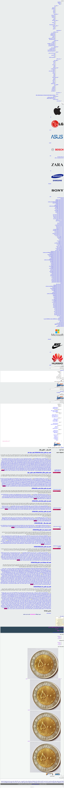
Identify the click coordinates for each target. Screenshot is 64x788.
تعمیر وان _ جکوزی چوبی (26, 604)
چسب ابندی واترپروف (55, 415)
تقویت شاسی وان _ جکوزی (18, 582)
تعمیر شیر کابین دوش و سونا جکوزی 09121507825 (19, 540)
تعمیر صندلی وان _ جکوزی (18, 575)
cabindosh (21, 568)
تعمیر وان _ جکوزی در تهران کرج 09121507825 (34, 598)
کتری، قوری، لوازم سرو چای (51, 50)
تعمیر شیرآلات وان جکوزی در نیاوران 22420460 (19, 486)
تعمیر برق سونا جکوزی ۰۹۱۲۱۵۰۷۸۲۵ (35, 465)
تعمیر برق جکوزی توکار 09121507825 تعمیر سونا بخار (39, 452)
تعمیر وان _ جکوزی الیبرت (4, 578)
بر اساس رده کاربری (55, 25)
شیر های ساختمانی (58, 412)
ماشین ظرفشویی (52, 35)
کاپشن (54, 75)
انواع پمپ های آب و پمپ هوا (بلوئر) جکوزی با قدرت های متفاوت (33, 459)
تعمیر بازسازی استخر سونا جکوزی (46, 463)
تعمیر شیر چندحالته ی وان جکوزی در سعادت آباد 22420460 (32, 485)
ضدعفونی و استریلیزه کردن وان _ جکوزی (43, 560)
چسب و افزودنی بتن (55, 416)
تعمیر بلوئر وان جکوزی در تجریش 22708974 (11, 480)
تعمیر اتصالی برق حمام (5, 535)
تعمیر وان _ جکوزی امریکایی (43, 555)
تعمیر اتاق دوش (38, 479)
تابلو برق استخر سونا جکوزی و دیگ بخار (18, 460)
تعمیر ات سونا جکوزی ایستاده (6, 517)
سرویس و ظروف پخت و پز (51, 49)
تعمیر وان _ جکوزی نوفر (32, 558)
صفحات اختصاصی (55, 96)
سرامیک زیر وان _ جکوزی (20, 583)
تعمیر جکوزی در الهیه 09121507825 (46, 469)
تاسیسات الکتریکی (55, 407)
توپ (54, 85)
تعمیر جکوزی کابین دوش (16, 525)
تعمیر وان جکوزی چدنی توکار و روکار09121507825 (11, 497)
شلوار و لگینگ (53, 83)
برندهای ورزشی (56, 60)
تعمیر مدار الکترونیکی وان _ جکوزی (29, 542)
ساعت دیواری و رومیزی (51, 53)
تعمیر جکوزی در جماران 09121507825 (14, 469)
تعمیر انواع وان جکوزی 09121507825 (6, 462)
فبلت (54, 18)
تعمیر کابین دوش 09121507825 (22, 571)
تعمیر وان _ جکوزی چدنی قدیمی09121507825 (28, 597)
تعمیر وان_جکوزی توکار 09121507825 (43, 494)
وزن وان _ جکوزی (36, 584)
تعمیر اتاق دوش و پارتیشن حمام (12, 535)
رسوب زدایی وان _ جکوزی (10, 559)
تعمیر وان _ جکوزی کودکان (47, 558)
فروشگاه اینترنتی (36, 458)
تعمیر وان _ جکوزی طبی (21, 581)
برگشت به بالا (62, 616)
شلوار (54, 74)
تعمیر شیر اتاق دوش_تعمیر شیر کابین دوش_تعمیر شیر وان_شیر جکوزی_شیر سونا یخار (35, 495)
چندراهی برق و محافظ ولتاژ (51, 43)
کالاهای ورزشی (56, 84)
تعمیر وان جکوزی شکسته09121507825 (42, 546)
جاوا (54, 23)
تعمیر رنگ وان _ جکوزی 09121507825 (25, 539)
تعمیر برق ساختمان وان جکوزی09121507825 (41, 480)
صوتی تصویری (56, 40)
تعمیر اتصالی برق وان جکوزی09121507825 (40, 462)
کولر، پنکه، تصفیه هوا (52, 39)
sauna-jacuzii (46, 506)
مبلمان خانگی (53, 55)
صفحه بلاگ (59, 636)
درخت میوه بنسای (55, 428)
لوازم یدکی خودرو (55, 423)
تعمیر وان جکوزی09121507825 (7, 543)
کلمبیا (54, 66)
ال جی (54, 13)
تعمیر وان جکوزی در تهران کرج (9, 558)
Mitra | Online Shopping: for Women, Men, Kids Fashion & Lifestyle (45, 95)
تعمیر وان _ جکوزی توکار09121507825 (28, 506)
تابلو (54, 54)
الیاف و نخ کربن (55, 437)
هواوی (54, 12)
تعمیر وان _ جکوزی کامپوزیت (30, 578)
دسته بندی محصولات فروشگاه (51, 98)
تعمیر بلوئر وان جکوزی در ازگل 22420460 (7, 465)
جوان (54, 27)
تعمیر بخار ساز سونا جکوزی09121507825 (16, 463)
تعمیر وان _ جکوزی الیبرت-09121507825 (45, 595)
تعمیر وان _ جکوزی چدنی (38, 543)
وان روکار (38, 520)
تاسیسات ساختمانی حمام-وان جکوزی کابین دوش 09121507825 (35, 535)
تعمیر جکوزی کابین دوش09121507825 (7, 525)
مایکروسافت (53, 8)
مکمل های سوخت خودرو (54, 424)
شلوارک (54, 79)
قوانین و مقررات (58, 376)
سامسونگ (53, 7)
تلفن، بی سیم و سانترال (52, 38)
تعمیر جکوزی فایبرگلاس (28, 541)
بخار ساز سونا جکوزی (36, 460)
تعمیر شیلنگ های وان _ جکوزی (26, 575)
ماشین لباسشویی (52, 34)
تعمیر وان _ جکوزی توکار (34, 470)
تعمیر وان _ (29, 554)
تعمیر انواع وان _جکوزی (14, 462)
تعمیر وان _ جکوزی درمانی (35, 580)
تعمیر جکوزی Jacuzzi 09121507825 (42, 468)
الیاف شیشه (56, 439)
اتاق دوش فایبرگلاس (11, 478)
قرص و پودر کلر (56, 434)
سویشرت (54, 73)
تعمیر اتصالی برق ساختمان (47, 536)
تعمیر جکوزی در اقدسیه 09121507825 (6, 468)
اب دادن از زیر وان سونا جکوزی (11, 458)
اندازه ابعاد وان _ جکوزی (45, 459)
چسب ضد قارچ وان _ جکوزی (18, 559)
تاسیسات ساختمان (55, 408)
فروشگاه (59, 372)
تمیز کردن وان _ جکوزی (26, 559)
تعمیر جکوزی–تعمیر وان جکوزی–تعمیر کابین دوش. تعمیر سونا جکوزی (11, 482)
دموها (57, 94)
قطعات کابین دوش (55, 411)
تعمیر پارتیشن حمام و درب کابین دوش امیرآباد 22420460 (35, 481)
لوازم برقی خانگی (55, 31)
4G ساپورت (53, 17)
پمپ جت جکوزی (31, 460)
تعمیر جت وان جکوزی (12, 467)
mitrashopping (32, 614)
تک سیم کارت (53, 15)
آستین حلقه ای (53, 68)
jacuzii (24, 568)
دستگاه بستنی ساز (55, 421)
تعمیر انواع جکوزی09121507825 (22, 462)
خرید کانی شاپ (59, 100)
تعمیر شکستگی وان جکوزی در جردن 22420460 (9, 483)
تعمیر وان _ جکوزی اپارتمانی (18, 554)
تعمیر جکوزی (7, 467)
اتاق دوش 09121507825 (18, 478)
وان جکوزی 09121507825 (35, 599)
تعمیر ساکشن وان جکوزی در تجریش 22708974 (35, 483)
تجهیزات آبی (53, 88)
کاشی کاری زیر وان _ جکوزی (33, 560)
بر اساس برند (56, 5)
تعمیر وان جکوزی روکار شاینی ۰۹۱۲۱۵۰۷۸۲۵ (41, 511)
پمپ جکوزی (26, 460)
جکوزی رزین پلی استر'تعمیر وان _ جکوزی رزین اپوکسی (12, 470)
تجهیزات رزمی (53, 91)
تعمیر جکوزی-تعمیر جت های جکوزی (43, 539)
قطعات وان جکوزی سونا (54, 410)
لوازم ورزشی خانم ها (55, 77)
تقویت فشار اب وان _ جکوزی (43, 559)
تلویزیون (54, 41)
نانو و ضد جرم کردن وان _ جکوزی (24, 560)
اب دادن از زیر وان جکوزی (19, 458)
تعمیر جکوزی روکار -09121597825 (42, 470)
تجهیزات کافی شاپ (55, 420)
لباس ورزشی (53, 89)
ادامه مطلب (2, 470)
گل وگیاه (59, 429)
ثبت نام (61, 391)
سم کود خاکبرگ (56, 432)
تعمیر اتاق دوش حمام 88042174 (31, 479)
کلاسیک (54, 19)
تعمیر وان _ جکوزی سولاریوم (13, 556)
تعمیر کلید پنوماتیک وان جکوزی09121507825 (41, 562)
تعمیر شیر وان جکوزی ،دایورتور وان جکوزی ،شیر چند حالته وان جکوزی (17, 496)
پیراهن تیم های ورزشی (52, 70)
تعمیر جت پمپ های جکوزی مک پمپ (29, 467)
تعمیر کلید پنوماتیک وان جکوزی (22, 508)
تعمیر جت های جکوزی (35, 538)
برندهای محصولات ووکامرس (51, 97)
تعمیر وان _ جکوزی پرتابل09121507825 (24, 572)
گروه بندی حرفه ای (55, 99)
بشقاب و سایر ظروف (52, 48)
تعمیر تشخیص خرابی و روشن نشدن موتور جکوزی (41, 467)
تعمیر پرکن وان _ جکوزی (24, 466)
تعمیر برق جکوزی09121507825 (6, 463)
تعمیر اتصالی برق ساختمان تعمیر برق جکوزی (33, 461)
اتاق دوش (23, 478)
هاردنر (57, 440)
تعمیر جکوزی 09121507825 (19, 538)
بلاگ (60, 373)
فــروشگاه (59, 405)
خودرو (60, 422)
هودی (54, 76)
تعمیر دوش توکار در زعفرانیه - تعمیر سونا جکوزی (27, 526)
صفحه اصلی (59, 371)
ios (54, 21)
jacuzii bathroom (28, 568)
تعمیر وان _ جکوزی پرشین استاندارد (26, 555)
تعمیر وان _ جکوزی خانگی (19, 506)
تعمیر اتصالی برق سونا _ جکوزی (9, 461)
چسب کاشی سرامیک (55, 414)
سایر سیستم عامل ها (52, 24)
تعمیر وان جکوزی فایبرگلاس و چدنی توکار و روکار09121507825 (31, 509)
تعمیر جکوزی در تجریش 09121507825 (36, 469)
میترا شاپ (57, 781)
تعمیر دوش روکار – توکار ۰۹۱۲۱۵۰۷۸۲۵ (42, 523)
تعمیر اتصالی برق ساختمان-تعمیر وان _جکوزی (20, 461)
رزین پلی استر (56, 435)
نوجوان (54, 26)
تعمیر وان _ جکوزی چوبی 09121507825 (15, 597)
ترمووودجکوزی (11, 460)
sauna (43, 568)
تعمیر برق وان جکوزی (17, 465)
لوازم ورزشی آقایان (55, 67)
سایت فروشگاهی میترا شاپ (35, 784)
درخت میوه (59, 425)
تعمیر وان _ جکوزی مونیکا (39, 558)
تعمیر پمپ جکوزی (18, 466)
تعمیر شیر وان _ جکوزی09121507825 (33, 496)
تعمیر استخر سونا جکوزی (30, 462)
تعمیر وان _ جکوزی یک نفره (15, 543)
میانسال (54, 28)
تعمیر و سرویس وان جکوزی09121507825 (42, 530)
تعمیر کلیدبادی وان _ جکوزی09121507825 (21, 577)
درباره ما (59, 374)
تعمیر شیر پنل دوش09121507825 (15, 526)
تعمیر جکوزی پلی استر (28, 468)
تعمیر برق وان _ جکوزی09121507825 (25, 465)
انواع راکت (53, 87)
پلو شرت (54, 69)
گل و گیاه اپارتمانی (55, 431)
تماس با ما (59, 375)
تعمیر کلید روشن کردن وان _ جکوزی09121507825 (34, 577)
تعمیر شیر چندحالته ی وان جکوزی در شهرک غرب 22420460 (15, 485)
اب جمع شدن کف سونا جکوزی (27, 458)
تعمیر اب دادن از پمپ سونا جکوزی (44, 461)
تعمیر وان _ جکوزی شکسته (23, 543)
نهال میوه (56, 426)
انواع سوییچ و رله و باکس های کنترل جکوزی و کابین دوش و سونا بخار (13, 459)
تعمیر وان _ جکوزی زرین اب (30, 556)
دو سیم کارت (53, 16)
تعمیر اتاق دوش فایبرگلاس (22, 479)
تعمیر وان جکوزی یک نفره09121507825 (42, 587)
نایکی (54, 62)
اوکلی (54, 65)
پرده (54, 56)
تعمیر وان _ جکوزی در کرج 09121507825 (22, 598)
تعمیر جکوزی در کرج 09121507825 (11, 538)
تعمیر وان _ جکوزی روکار (27, 470)
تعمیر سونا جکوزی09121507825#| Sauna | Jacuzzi (13, 539)
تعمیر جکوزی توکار (22, 468)
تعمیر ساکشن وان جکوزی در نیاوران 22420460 (22, 483)
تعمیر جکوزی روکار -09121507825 (34, 482)
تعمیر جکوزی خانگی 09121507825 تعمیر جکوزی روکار (39, 472)
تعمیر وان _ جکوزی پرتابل (31, 579)
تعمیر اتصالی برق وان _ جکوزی (30, 536)
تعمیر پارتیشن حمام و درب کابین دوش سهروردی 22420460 (20, 481)
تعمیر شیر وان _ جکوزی (41, 496)
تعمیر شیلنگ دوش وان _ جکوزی (43, 458)
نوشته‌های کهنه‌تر (49, 613)
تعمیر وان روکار (10, 509)
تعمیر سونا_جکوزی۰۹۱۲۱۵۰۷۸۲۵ (40, 540)
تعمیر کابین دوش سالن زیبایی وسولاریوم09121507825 (11, 571)
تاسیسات (59, 406)
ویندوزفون (53, 22)
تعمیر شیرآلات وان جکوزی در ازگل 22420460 (32, 486)
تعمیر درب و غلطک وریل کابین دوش (39, 526)
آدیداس (54, 61)
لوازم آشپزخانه (56, 46)
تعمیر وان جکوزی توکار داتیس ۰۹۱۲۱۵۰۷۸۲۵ (41, 488)
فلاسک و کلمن (53, 47)
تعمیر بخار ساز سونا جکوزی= (26, 463)
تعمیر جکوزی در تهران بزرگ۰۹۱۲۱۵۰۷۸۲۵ (25, 469)
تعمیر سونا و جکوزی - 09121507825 (39, 506)
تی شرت (54, 72)
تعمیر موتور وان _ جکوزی (20, 542)
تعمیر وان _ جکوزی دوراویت (45, 556)
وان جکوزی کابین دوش (57, 409)
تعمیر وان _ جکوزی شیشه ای (29, 581)
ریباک (54, 63)
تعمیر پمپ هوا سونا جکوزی (12, 466)
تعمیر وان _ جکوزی (25, 554)
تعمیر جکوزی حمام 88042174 (15, 468)
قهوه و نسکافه (56, 418)
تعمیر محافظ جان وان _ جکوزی (38, 542)
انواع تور (54, 86)
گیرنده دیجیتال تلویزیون (51, 45)
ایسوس (54, 10)
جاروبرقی (53, 36)
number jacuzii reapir (39, 568)
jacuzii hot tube (33, 568)
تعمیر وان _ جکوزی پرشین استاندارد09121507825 (12, 572)
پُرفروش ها (58, 392)
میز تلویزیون (53, 42)
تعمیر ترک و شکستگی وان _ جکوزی (43, 538)
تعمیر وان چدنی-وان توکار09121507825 (17, 509)
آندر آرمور (53, 64)
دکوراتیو (57, 52)
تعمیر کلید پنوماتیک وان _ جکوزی (12, 553)
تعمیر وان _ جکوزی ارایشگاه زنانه (43, 478)
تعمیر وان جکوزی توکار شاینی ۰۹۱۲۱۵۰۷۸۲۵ (41, 501)
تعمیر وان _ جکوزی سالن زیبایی (21, 556)
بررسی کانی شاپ (58, 92)
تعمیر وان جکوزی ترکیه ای (17, 558)
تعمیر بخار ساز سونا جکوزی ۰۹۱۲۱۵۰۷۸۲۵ (36, 463)
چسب (60, 413)
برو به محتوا (62, 370)
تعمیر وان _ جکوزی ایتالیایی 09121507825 (35, 572)
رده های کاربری (56, 14)
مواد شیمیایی (59, 433)
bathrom (18, 568)
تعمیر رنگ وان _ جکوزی (21, 541)
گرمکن (54, 78)
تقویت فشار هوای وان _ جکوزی (34, 559)
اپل (54, 6)
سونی (54, 9)
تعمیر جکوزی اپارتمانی (34, 468)
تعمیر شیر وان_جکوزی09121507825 (44, 497)
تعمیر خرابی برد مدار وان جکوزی (46, 483)
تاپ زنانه (54, 80)
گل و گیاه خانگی (55, 430)
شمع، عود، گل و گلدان (52, 57)
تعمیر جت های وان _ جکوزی (19, 467)
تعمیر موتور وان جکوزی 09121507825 (27, 594)
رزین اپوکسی (56, 436)
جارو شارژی (53, 37)
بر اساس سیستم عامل (55, 20)
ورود (63, 391)
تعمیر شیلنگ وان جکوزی (36, 497)
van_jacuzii (46, 552)
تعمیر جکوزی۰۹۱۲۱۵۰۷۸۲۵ (34, 539)
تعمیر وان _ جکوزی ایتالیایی (35, 555)
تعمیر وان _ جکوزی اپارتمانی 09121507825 (16, 594)
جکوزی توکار (21, 470)
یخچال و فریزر (53, 33)
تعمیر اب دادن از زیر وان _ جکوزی (15, 517)
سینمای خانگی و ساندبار (51, 44)
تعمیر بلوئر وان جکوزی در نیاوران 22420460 (34, 466)
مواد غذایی (59, 417)
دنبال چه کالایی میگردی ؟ (5, 441)
